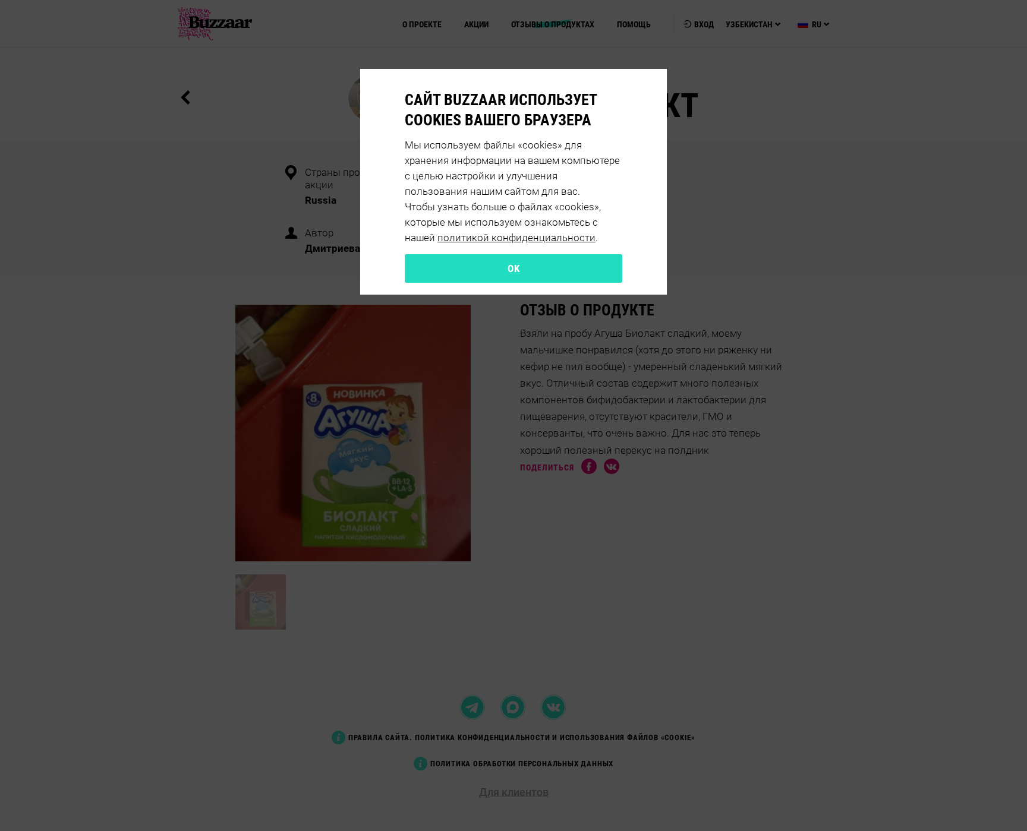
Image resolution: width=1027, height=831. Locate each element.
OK (513, 268)
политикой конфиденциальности (516, 238)
